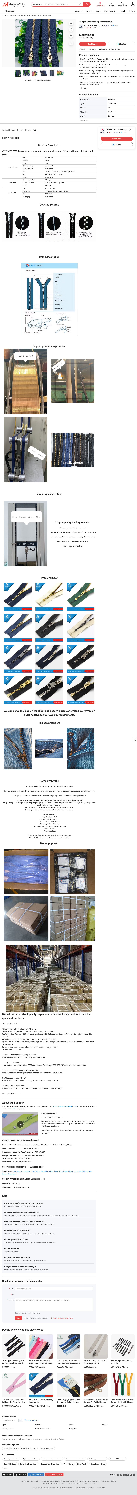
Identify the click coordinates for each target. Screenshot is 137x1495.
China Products (35, 1481)
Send (18, 1318)
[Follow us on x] (121, 1474)
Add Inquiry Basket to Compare (39, 80)
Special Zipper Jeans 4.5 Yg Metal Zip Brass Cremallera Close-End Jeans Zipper (13, 1363)
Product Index (105, 1481)
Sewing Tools (72, 1429)
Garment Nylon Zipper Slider (50, 1464)
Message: (11, 1300)
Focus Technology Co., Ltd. (53, 1487)
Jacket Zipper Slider (46, 1449)
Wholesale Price (81, 1481)
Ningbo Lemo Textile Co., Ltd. (94, 25)
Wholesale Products (68, 1481)
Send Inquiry (93, 44)
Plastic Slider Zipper (10, 1449)
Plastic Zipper (73, 1171)
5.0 (109, 132)
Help (97, 11)
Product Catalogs (32, 1420)
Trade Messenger (36, 1474)
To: (13, 1294)
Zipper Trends (81, 1464)
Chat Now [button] (123, 44)
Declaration (91, 1487)
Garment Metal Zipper (117, 1459)
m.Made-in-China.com (73, 1483)
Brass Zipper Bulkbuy (98, 1464)
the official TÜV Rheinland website (64, 1106)
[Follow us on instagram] (124, 1474)
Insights (113, 1481)
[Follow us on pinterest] (131, 1474)
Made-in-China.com (59, 1483)
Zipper (33, 1171)
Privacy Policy (101, 1487)
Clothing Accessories (32, 15)
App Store (7, 1474)
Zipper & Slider (46, 15)
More (4, 1468)
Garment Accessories (22, 1171)
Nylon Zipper (63, 1171)
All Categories (9, 11)
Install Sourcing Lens (55, 1474)
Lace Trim (44, 1171)
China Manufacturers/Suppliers (51, 1481)
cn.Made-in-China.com (88, 1483)
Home (4, 15)
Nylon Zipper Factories (30, 1459)
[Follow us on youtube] (127, 1474)
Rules (133, 11)
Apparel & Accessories (15, 15)
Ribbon (104, 1425)
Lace (70, 1425)
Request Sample (114, 49)
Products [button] (36, 4)
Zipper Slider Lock (10, 1464)
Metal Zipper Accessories (97, 1459)
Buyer (88, 11)
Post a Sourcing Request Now (62, 1318)
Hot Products (25, 1481)
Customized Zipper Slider (28, 1464)
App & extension (109, 11)
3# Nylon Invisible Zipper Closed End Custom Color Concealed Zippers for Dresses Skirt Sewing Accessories (68, 1363)
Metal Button (83, 1171)
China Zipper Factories (11, 1459)
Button (38, 1171)
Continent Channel (93, 1481)
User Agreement (80, 1487)
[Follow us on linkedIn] (134, 1474)
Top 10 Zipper (68, 1464)
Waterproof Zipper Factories (52, 1459)
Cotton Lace (12, 1174)
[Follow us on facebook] (118, 1474)
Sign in (132, 6)
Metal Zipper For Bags (28, 1449)
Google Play (21, 1474)
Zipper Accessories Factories (75, 1459)
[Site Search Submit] (87, 4)
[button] (80, 4)
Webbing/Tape (7, 1429)
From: (12, 1289)
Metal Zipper (53, 1171)
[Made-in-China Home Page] (13, 4)
